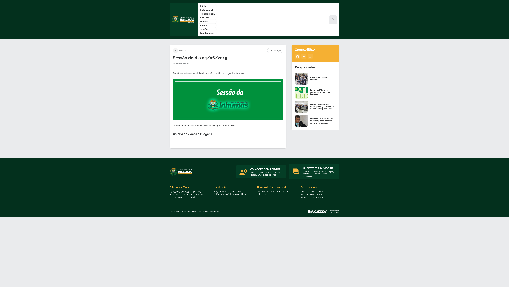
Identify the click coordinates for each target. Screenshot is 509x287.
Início (203, 6)
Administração (275, 50)
